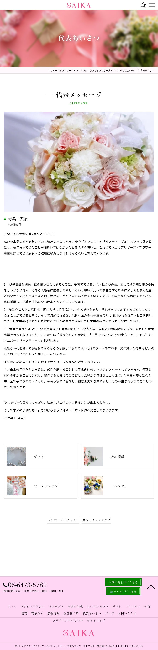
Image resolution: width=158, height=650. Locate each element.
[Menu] (152, 4)
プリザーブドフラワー (63, 520)
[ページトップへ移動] (151, 587)
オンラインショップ (96, 520)
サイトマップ (96, 620)
